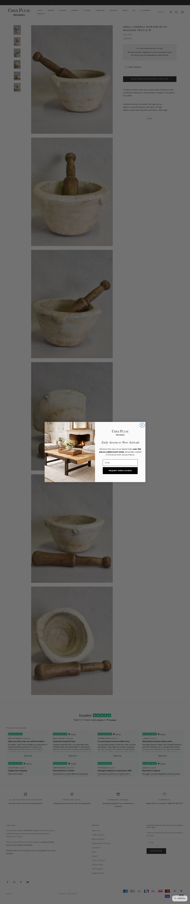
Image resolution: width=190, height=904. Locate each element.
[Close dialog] (142, 425)
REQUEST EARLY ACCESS (120, 470)
